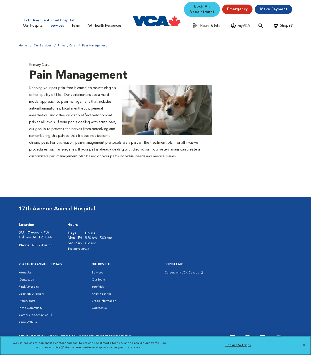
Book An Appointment (201, 9)
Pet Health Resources (104, 26)
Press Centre (27, 300)
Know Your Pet (101, 293)
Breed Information (104, 300)
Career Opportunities (34, 316)
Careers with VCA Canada (182, 273)
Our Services (42, 45)
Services (57, 26)
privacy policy (52, 347)
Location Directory (31, 293)
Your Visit (98, 286)
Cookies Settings (238, 345)
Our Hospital (33, 26)
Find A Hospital (29, 286)
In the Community (30, 307)
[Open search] (261, 25)
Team (75, 26)
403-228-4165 (42, 245)
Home (23, 45)
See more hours (78, 248)
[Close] (304, 345)
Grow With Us (28, 322)
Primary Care (67, 45)
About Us (25, 272)
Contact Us (26, 279)
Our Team (98, 279)
